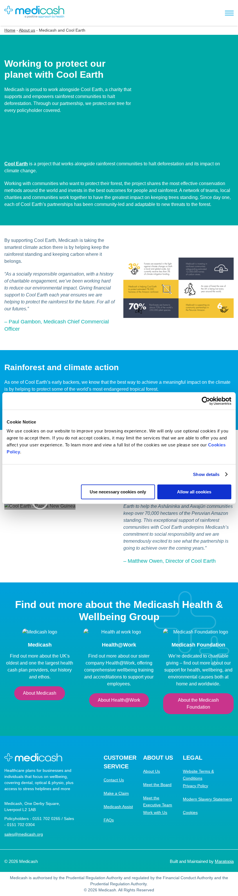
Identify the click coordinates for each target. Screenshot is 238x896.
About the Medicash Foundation (198, 703)
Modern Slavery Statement (207, 799)
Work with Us (155, 812)
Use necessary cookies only (118, 491)
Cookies (190, 812)
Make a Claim (116, 793)
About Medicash (39, 693)
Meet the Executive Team (157, 801)
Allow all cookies (194, 491)
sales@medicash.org (23, 834)
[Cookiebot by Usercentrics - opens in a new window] (206, 401)
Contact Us (114, 780)
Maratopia (224, 861)
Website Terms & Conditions (198, 775)
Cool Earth (16, 163)
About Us (151, 771)
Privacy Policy (195, 785)
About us (27, 30)
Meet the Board (157, 784)
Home (9, 30)
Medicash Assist (118, 806)
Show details (206, 474)
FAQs (109, 820)
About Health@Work (119, 700)
